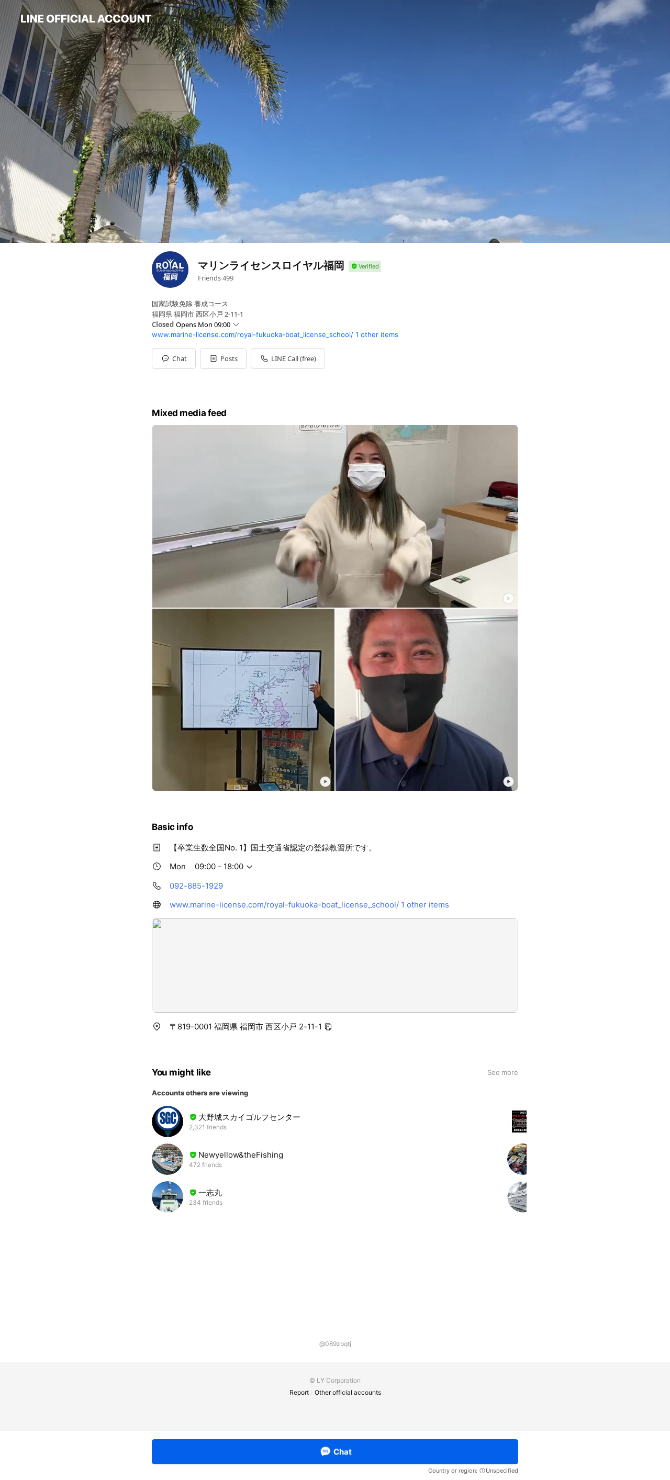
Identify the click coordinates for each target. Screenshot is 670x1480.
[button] (223, 358)
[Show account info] (365, 267)
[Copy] (328, 1027)
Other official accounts (348, 1392)
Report (299, 1392)
